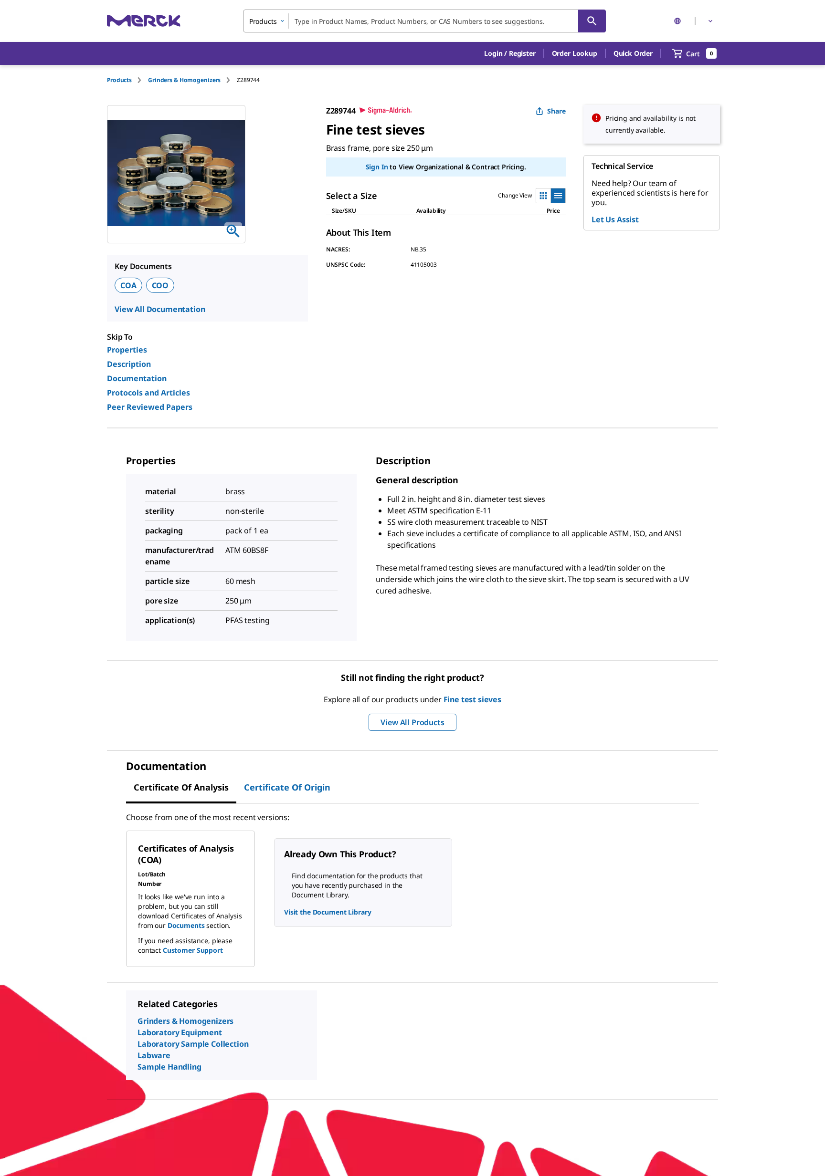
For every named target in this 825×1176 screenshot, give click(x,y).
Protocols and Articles (148, 392)
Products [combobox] (263, 21)
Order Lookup (574, 53)
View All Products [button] (412, 722)
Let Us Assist (615, 219)
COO (160, 285)
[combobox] (424, 21)
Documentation (137, 378)
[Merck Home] (143, 20)
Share (556, 110)
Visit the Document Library (327, 911)
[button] (509, 53)
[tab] (127, 80)
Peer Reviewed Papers (149, 407)
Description (129, 364)
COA (128, 285)
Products (119, 80)
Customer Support (193, 950)
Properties (127, 349)
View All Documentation (160, 309)
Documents (186, 925)
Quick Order (633, 53)
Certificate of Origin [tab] (287, 787)
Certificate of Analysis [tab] (181, 787)
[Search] (592, 21)
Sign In (377, 166)
